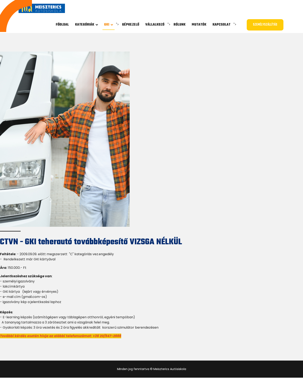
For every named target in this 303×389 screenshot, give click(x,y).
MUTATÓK (199, 24)
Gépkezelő (130, 24)
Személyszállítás (265, 24)
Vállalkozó (154, 24)
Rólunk (180, 24)
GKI (106, 24)
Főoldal (62, 24)
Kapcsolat (221, 24)
